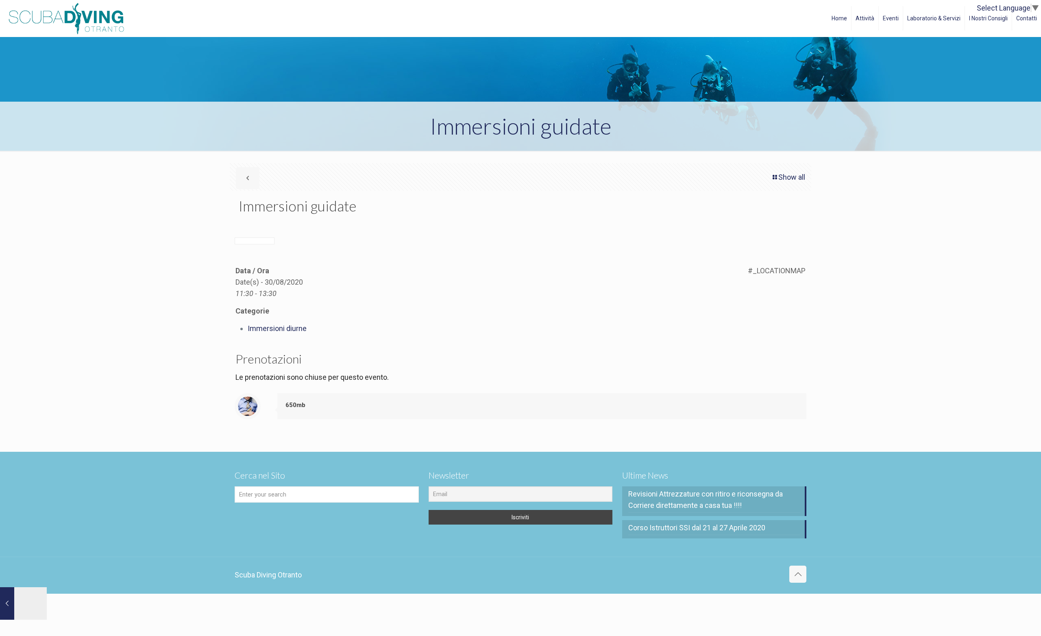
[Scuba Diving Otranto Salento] (66, 18)
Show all (791, 177)
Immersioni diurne (277, 328)
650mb (295, 405)
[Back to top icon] (797, 574)
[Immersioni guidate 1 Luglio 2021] (23, 603)
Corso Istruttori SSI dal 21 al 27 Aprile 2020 (696, 527)
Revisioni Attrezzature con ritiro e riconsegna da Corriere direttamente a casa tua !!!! (705, 500)
